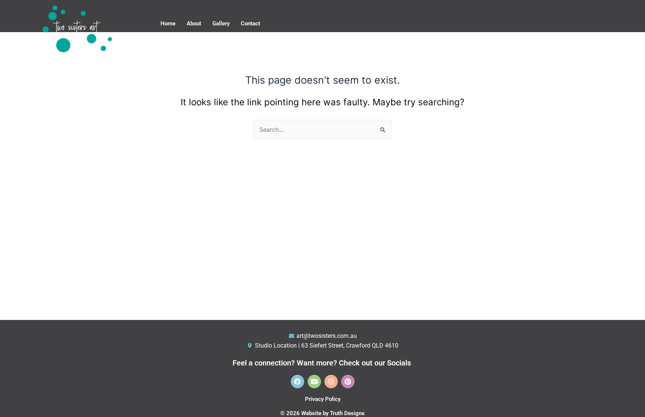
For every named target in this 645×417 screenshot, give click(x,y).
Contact (250, 23)
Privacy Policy (322, 399)
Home (168, 23)
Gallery (221, 23)
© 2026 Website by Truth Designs (322, 413)
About (194, 23)
